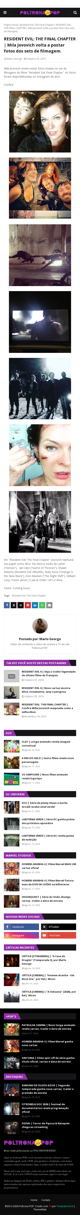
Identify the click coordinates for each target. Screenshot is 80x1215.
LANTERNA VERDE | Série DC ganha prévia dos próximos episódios (48, 821)
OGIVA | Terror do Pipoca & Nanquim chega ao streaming (46, 1125)
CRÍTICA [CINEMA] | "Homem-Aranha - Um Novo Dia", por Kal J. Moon (48, 977)
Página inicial (11, 24)
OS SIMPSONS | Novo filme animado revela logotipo (45, 776)
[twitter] (58, 927)
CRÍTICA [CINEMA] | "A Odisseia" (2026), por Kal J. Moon (49, 993)
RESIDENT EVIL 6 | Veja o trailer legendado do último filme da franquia (49, 673)
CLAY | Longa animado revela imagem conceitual (46, 743)
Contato (45, 1200)
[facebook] (21, 927)
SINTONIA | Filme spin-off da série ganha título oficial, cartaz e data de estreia (48, 1059)
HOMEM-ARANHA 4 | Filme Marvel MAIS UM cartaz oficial (49, 866)
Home (34, 1200)
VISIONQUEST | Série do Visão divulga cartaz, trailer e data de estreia (46, 898)
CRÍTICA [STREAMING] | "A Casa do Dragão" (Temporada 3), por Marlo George (44, 959)
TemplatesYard (65, 1206)
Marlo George (14, 58)
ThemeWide (40, 1209)
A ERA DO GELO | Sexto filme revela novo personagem (48, 760)
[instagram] (21, 935)
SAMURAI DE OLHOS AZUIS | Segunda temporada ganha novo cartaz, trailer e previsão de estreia (48, 1089)
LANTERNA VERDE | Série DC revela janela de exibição (48, 837)
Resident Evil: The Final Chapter (37, 24)
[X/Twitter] (14, 605)
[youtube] (58, 935)
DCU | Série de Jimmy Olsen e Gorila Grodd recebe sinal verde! (44, 804)
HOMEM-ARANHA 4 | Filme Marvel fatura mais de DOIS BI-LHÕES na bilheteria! (48, 882)
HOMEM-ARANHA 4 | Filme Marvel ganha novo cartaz (47, 1043)
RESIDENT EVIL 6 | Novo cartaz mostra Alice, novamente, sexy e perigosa (46, 690)
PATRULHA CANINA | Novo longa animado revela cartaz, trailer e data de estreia (48, 1027)
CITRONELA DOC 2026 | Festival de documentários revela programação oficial (45, 1107)
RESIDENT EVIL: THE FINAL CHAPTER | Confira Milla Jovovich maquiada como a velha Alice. (47, 708)
